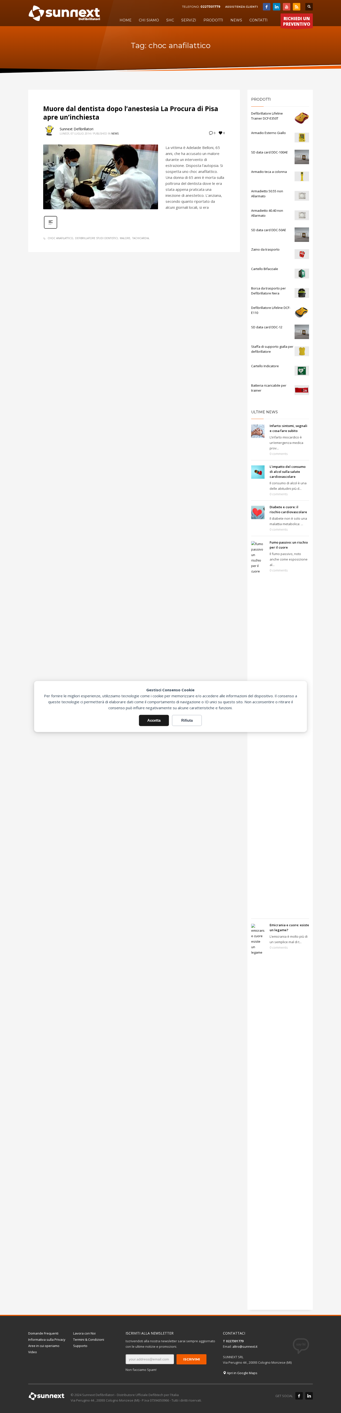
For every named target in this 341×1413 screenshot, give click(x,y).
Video (32, 1352)
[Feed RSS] (296, 6)
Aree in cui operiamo (43, 1345)
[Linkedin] (276, 6)
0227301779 (210, 6)
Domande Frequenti (43, 1333)
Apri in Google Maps (241, 1373)
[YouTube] (286, 6)
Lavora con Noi (84, 1333)
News (115, 133)
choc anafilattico (60, 238)
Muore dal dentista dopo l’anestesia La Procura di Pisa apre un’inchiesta (130, 113)
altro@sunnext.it (244, 1346)
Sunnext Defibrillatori (76, 129)
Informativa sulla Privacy (46, 1339)
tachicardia (140, 238)
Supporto (80, 1345)
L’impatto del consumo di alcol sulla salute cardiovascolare (288, 471)
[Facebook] (266, 6)
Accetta (154, 720)
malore (125, 238)
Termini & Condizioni (88, 1339)
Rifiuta (187, 720)
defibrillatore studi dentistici (96, 238)
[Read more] (50, 228)
